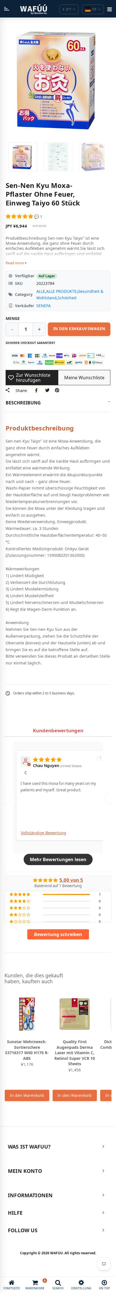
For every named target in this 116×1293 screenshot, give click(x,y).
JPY (67, 9)
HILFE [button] (15, 1212)
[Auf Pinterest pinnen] (57, 390)
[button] (20, 216)
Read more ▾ (16, 262)
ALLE (40, 291)
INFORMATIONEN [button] (30, 1195)
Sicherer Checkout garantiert (30, 343)
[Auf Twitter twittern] (47, 390)
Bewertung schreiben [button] (58, 934)
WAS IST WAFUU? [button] (29, 1146)
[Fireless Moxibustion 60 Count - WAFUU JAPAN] (22, 156)
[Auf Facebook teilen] (37, 390)
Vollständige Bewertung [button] (43, 832)
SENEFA (43, 305)
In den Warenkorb (27, 1095)
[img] (47, 758)
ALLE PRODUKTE (61, 291)
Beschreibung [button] (23, 403)
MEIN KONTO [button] (25, 1171)
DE (94, 9)
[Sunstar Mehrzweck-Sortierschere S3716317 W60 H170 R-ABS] (27, 1014)
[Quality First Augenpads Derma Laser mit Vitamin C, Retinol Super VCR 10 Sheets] (75, 1014)
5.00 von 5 (71, 880)
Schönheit (67, 297)
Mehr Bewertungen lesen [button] (58, 859)
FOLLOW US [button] (23, 1230)
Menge (13, 318)
